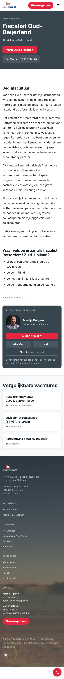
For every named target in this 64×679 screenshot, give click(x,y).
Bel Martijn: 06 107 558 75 (21, 59)
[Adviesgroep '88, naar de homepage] (9, 5)
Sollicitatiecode (31, 643)
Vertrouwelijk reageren (19, 49)
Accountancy (9, 567)
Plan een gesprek (41, 5)
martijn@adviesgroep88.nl (15, 613)
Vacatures (15, 18)
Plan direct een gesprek (32, 352)
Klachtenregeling (49, 643)
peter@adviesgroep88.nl (15, 600)
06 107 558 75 (33, 336)
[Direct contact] (57, 672)
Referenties (8, 546)
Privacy (34, 639)
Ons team (7, 541)
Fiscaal (5, 572)
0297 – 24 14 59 (10, 493)
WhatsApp (18, 344)
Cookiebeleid (47, 639)
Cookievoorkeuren (11, 643)
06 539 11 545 (10, 597)
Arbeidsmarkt (9, 578)
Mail (45, 344)
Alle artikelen (8, 562)
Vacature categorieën (13, 514)
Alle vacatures (9, 509)
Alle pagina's (8, 646)
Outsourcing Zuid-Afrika (14, 536)
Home (5, 18)
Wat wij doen (8, 530)
